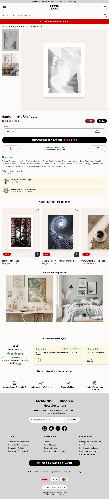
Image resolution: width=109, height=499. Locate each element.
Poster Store (60, 493)
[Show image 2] (10, 64)
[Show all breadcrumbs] (5, 26)
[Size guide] (11, 148)
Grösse (5, 126)
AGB (29, 472)
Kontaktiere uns (86, 445)
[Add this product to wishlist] (98, 148)
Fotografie (15, 26)
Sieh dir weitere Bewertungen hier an (54, 371)
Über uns (47, 441)
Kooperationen (50, 448)
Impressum (55, 472)
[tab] (99, 7)
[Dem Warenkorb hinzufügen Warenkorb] (37, 254)
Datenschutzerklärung (71, 472)
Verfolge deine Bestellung (90, 441)
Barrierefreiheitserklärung (54, 451)
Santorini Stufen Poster (32, 26)
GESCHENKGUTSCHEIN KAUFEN (56, 463)
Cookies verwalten (87, 454)
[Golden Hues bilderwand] (29, 298)
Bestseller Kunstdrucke (18, 445)
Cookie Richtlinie (40, 472)
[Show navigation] (4, 7)
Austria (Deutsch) (54, 487)
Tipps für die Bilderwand (18, 441)
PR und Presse (50, 445)
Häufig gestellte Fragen (89, 448)
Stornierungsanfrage (88, 451)
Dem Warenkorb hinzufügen (54, 140)
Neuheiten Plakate (16, 448)
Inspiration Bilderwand (18, 451)
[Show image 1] (10, 40)
